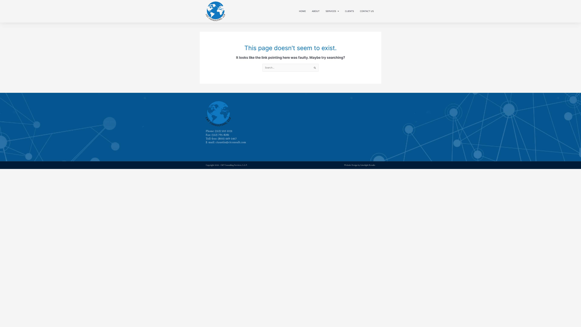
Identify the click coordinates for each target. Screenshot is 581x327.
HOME (302, 11)
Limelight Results (367, 165)
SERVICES (331, 11)
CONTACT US (367, 11)
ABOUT (316, 11)
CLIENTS (349, 11)
